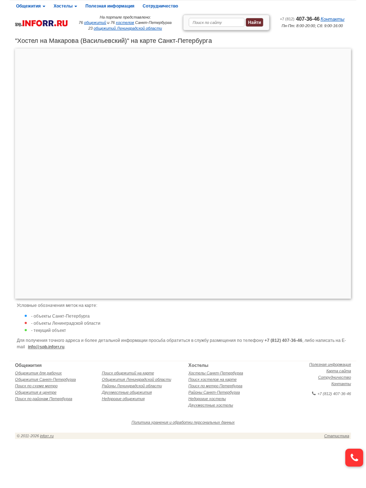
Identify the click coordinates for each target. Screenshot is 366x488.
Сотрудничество (160, 6)
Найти (254, 22)
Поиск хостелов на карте (212, 379)
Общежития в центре (35, 392)
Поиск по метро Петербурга (215, 386)
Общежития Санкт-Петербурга (45, 379)
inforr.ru (47, 436)
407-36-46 (300, 19)
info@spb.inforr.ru (46, 346)
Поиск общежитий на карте (128, 373)
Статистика (336, 436)
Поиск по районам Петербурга (43, 399)
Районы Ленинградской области (132, 386)
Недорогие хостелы (207, 399)
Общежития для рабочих (38, 373)
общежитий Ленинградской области (128, 28)
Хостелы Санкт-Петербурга (215, 373)
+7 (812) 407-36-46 (334, 394)
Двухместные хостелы (210, 405)
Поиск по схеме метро (36, 386)
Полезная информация (109, 6)
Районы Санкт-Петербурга (214, 392)
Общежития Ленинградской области (136, 379)
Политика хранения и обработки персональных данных (183, 422)
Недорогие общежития (123, 399)
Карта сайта (338, 371)
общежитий (95, 22)
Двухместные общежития (127, 392)
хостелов (125, 22)
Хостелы (64, 6)
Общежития (29, 6)
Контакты (333, 19)
